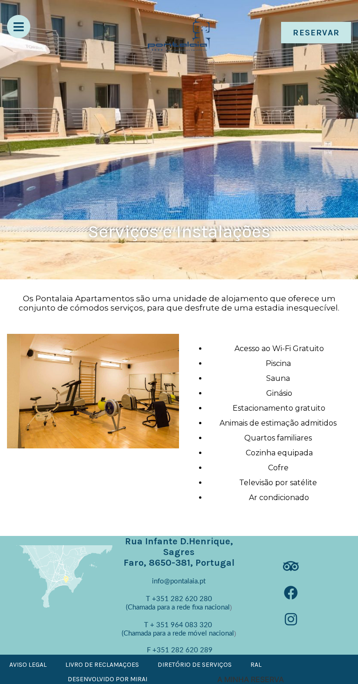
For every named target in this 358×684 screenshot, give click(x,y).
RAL (256, 665)
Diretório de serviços (195, 665)
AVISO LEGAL (28, 665)
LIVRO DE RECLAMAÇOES (102, 665)
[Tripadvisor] (293, 569)
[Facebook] (293, 595)
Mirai (138, 679)
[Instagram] (293, 622)
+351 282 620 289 (182, 650)
